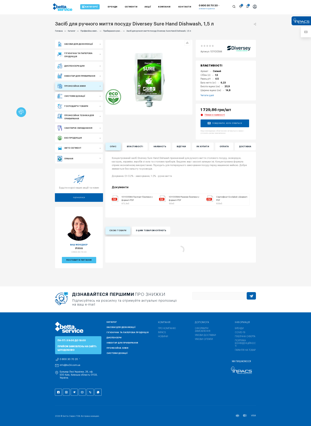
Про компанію (167, 328)
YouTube (82, 392)
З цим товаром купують (151, 230)
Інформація (242, 322)
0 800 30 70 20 (208, 5)
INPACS (162, 332)
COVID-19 (240, 332)
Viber (90, 392)
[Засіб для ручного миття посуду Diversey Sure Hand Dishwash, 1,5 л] (148, 79)
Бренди (239, 328)
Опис (113, 147)
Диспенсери (114, 338)
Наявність (160, 147)
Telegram (74, 392)
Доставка (245, 147)
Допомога (202, 322)
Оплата (224, 147)
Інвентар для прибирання (122, 343)
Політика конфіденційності (245, 343)
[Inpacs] (241, 370)
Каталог (112, 322)
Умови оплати (204, 339)
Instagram (66, 392)
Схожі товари (118, 230)
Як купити (202, 147)
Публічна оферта (245, 336)
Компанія (164, 322)
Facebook (58, 392)
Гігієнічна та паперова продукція (128, 332)
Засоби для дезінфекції (121, 327)
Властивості (135, 147)
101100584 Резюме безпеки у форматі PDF (184, 198)
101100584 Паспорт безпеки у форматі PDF (137, 198)
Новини (163, 336)
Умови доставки (205, 335)
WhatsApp (98, 392)
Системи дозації (117, 353)
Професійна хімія (117, 348)
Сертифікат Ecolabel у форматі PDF (231, 198)
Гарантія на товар (245, 350)
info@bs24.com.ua (70, 365)
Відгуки (181, 147)
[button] (21, 112)
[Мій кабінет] (255, 7)
